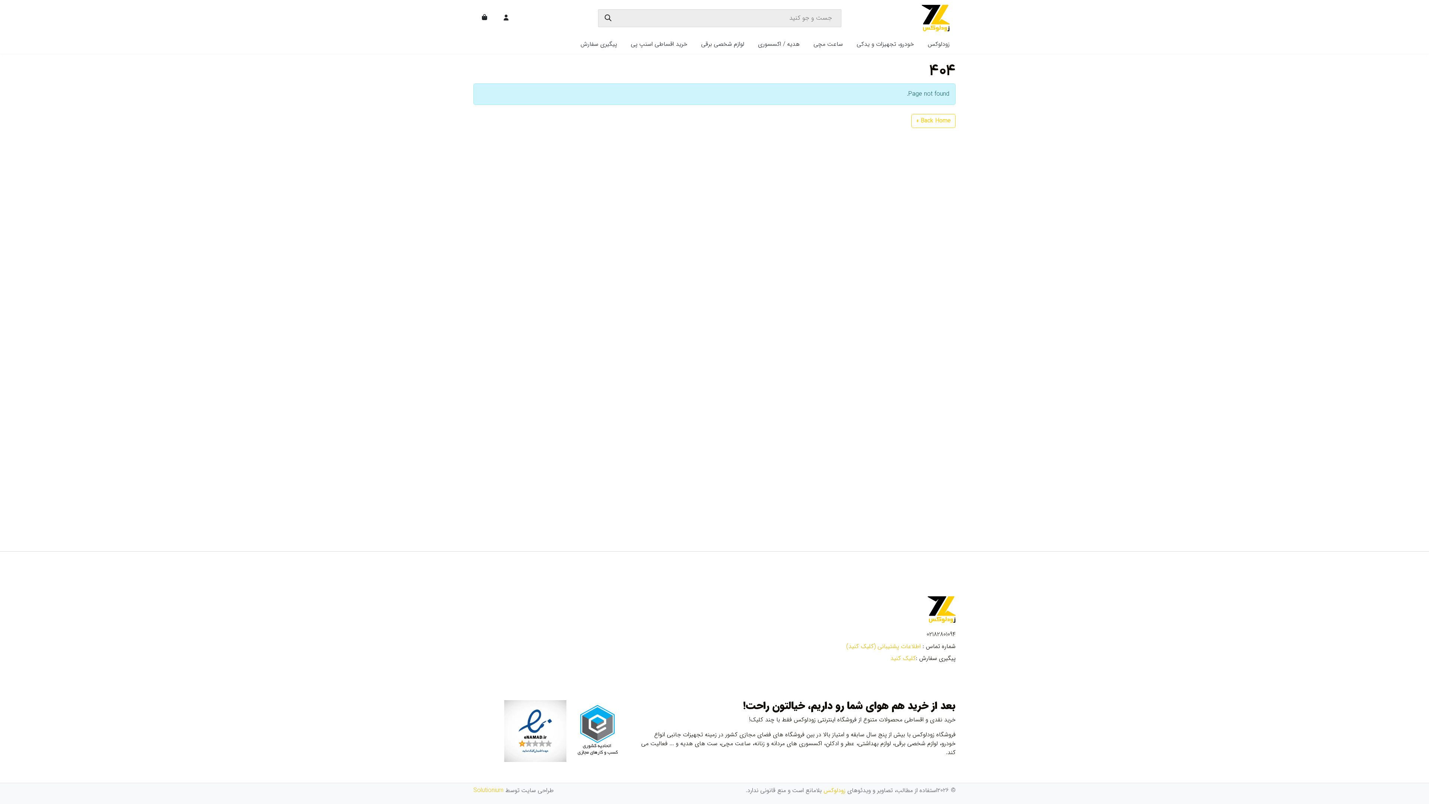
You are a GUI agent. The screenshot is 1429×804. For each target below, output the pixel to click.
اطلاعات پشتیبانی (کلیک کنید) (883, 646)
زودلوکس (939, 44)
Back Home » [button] (933, 120)
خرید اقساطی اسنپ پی (659, 44)
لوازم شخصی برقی (722, 44)
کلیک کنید (903, 658)
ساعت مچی (828, 44)
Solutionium (488, 790)
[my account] (506, 18)
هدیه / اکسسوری (779, 44)
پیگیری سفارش (599, 44)
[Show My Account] (507, 18)
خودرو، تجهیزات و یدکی (885, 44)
